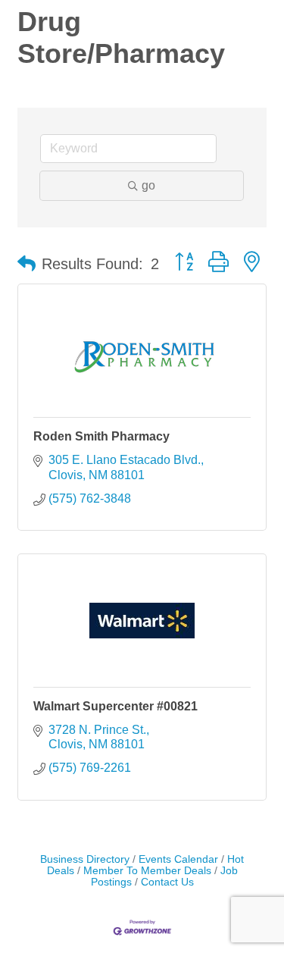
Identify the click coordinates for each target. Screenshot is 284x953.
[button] (26, 263)
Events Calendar (178, 859)
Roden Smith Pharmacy (101, 436)
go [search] (148, 185)
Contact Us (167, 882)
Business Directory (85, 859)
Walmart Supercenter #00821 (115, 706)
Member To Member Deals (147, 870)
